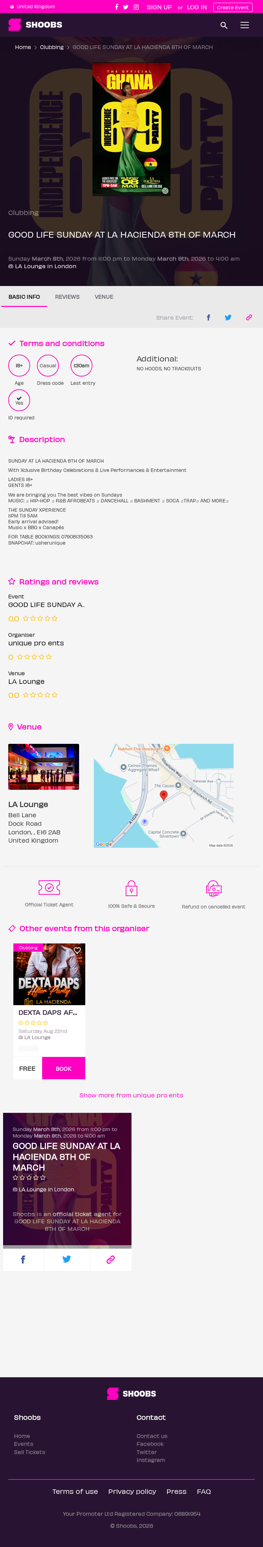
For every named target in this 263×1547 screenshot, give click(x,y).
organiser (130, 927)
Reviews (67, 296)
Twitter (147, 1452)
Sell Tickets (29, 1452)
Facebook (150, 1443)
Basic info (24, 296)
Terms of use (75, 1491)
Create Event (233, 7)
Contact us (152, 1435)
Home (23, 47)
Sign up (159, 6)
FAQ (204, 1491)
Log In (197, 6)
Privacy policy (132, 1491)
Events (23, 1443)
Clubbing (52, 47)
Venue (104, 296)
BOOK (64, 1068)
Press (176, 1491)
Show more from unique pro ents (131, 1094)
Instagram (151, 1459)
